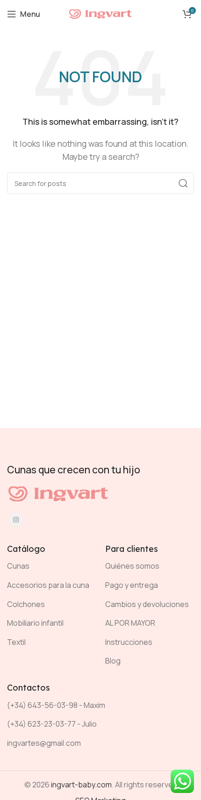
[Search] (183, 183)
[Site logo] (100, 13)
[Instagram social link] (16, 520)
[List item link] (49, 566)
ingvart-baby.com (81, 784)
